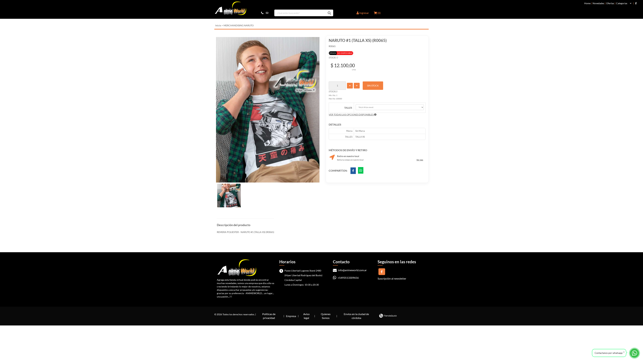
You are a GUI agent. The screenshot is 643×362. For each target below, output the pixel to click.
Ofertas (610, 3)
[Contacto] (264, 13)
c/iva (354, 69)
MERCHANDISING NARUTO (239, 25)
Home (587, 3)
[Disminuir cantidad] (357, 85)
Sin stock (373, 85)
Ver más (419, 160)
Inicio (218, 25)
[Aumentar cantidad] (350, 85)
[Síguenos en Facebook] (636, 3)
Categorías (621, 3)
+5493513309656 (348, 277)
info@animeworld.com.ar (352, 270)
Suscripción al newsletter (392, 278)
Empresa (291, 316)
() (379, 12)
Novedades (598, 3)
